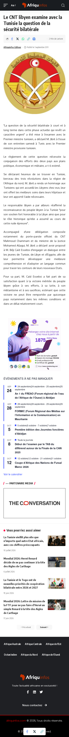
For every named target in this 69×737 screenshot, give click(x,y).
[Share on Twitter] (17, 39)
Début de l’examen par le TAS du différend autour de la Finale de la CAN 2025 (38, 448)
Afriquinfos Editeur (12, 47)
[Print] (33, 39)
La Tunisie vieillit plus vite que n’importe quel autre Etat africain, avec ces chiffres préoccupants (24, 541)
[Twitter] (41, 692)
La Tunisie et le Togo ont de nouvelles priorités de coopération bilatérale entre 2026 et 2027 (24, 583)
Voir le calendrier (13, 474)
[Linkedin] (34, 692)
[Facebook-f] (27, 692)
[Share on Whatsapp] (23, 39)
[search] (63, 5)
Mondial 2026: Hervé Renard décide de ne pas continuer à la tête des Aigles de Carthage (24, 562)
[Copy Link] (28, 39)
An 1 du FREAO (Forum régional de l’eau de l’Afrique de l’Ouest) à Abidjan (39, 395)
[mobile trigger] (7, 5)
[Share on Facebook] (12, 39)
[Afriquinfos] (34, 5)
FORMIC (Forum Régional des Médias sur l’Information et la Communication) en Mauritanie (40, 415)
